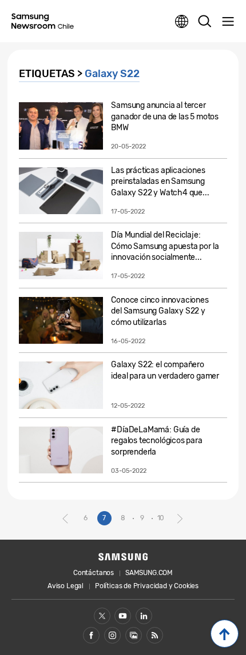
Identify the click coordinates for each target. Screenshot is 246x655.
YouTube (122, 616)
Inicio (225, 634)
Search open (204, 21)
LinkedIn (144, 616)
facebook (91, 635)
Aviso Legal (65, 586)
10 (161, 518)
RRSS (154, 635)
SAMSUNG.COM (149, 573)
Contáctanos (93, 573)
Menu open (227, 21)
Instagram (112, 635)
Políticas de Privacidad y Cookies (147, 586)
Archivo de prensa (133, 635)
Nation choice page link (181, 21)
